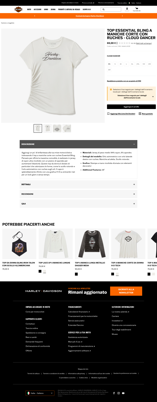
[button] (127, 43)
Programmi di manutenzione (80, 346)
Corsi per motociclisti (35, 312)
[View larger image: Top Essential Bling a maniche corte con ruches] (53, 75)
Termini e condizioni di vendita (53, 373)
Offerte (29, 350)
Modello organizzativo (99, 378)
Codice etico (83, 378)
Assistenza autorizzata (78, 337)
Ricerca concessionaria (106, 3)
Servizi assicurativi (76, 321)
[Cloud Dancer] (44, 271)
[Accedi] (127, 9)
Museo (115, 334)
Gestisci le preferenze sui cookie (125, 373)
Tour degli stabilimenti (121, 329)
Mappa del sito (83, 369)
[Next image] (100, 75)
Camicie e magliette (7, 23)
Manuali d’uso (74, 342)
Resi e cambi (31, 337)
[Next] (122, 16)
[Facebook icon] (114, 393)
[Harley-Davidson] (45, 291)
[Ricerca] (111, 9)
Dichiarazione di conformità (38, 346)
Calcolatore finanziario (78, 312)
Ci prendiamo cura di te (67, 378)
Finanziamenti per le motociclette (82, 316)
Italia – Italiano (136, 3)
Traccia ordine (122, 3)
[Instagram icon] (118, 393)
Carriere (115, 316)
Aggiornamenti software (78, 350)
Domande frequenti (34, 342)
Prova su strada (87, 3)
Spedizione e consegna (36, 333)
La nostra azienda (119, 312)
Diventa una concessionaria (124, 325)
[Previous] (34, 16)
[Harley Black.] (40, 271)
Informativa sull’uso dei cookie (99, 373)
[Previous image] (5, 75)
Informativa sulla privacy (76, 373)
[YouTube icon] (123, 393)
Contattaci (30, 324)
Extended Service (76, 325)
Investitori (116, 321)
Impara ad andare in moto (70, 3)
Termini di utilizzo (33, 373)
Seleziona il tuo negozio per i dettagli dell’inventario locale (132, 96)
